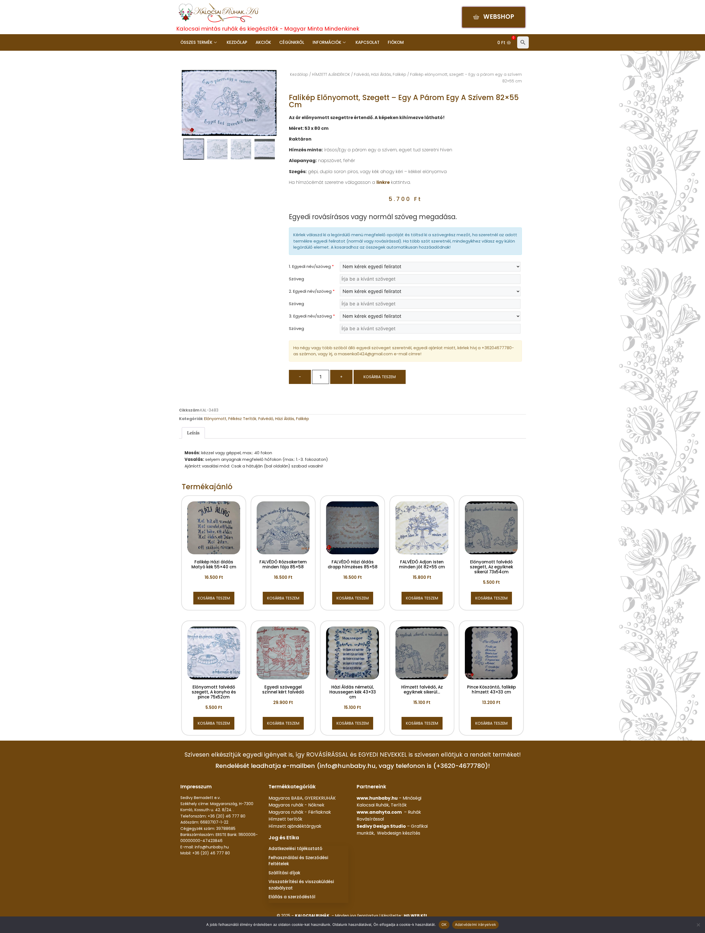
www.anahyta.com (379, 812)
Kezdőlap (237, 42)
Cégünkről (291, 42)
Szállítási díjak (284, 873)
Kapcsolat (367, 42)
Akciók (263, 42)
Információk (327, 42)
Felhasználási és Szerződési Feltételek (298, 861)
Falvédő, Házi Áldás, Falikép (380, 74)
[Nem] (698, 924)
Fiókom (396, 42)
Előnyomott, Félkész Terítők (230, 418)
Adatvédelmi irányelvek (475, 924)
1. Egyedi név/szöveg (311, 266)
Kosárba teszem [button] (214, 598)
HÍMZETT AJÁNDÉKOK (331, 74)
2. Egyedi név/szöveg (312, 291)
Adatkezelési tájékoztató (295, 848)
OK (444, 924)
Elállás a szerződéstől (292, 897)
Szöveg (296, 279)
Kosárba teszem (380, 377)
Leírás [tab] (193, 432)
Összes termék (196, 42)
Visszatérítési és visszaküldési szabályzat (301, 885)
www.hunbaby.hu (377, 798)
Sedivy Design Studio (381, 826)
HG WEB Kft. (416, 915)
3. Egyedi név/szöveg (312, 316)
